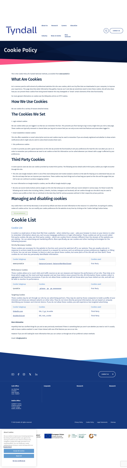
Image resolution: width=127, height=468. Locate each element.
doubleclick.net (19, 316)
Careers (64, 25)
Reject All (19, 456)
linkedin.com (18, 311)
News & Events (56, 36)
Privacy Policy (79, 422)
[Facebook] (18, 374)
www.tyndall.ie (64, 74)
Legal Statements (102, 422)
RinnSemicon (68, 36)
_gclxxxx (42, 288)
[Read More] (54, 436)
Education (73, 25)
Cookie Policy (90, 422)
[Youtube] (12, 374)
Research (54, 25)
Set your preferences (19, 213)
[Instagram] (24, 374)
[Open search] (106, 30)
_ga (47, 288)
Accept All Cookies (18, 451)
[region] (18, 448)
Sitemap (113, 422)
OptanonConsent (45, 264)
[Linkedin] (36, 374)
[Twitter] (30, 374)
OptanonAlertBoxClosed (62, 264)
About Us (45, 25)
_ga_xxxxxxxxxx (55, 288)
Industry (44, 36)
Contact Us (105, 374)
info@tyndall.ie (21, 338)
